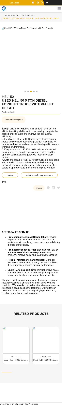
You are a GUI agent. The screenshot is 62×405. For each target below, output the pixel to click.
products (17, 15)
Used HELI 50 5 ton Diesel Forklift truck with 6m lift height (30, 18)
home (8, 15)
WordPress (33, 404)
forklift (29, 15)
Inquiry (10, 175)
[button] (25, 91)
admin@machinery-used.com (39, 175)
